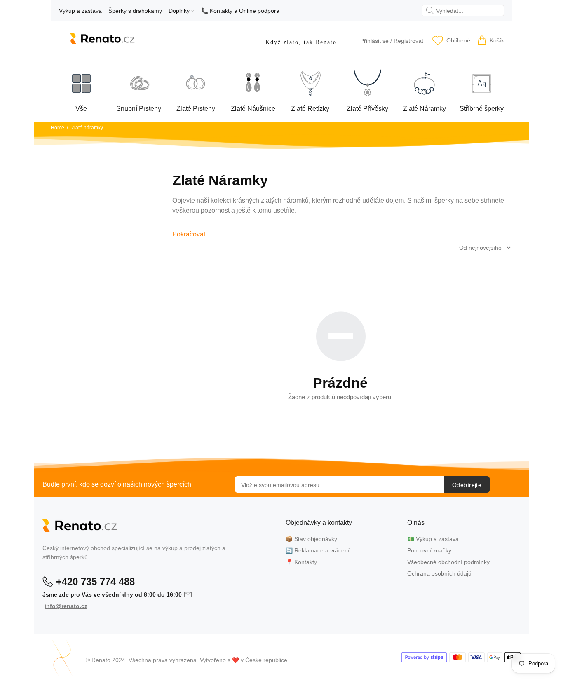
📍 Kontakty (301, 562)
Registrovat (408, 40)
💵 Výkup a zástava (433, 539)
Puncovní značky (429, 550)
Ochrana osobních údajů (439, 573)
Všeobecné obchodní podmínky (448, 562)
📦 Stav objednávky (311, 539)
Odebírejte (466, 485)
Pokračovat (188, 234)
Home (57, 128)
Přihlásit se (374, 40)
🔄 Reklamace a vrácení (318, 550)
